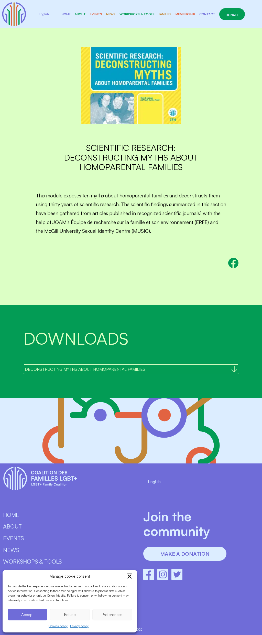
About (80, 14)
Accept (27, 614)
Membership (185, 14)
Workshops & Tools (137, 14)
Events (96, 14)
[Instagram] (162, 574)
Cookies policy (58, 626)
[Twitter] (176, 574)
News (110, 14)
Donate (232, 15)
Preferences (112, 614)
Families (165, 14)
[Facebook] (148, 574)
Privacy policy (79, 626)
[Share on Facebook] (233, 263)
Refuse (70, 614)
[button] (129, 576)
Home (66, 14)
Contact (207, 14)
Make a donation (185, 554)
